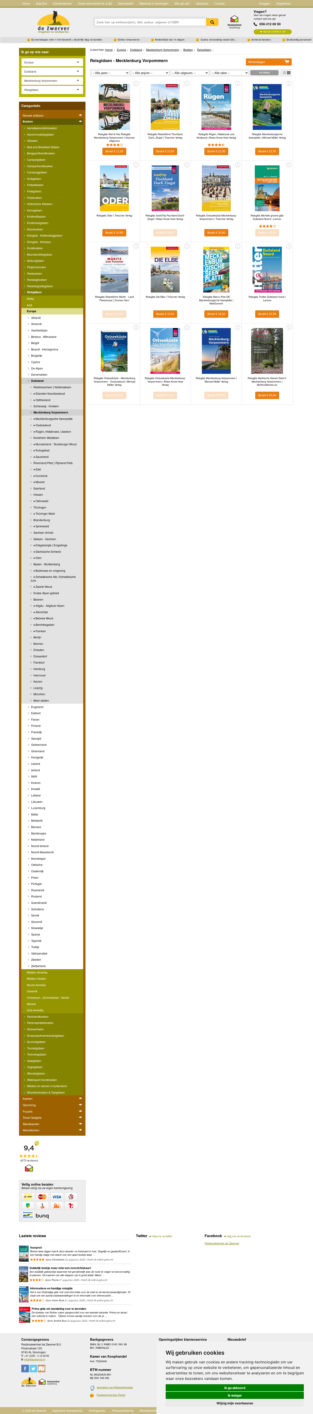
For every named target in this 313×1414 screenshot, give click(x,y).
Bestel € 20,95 (114, 232)
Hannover (39, 675)
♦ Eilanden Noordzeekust (49, 393)
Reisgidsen (34, 292)
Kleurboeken (34, 229)
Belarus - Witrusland (43, 337)
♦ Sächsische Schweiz (47, 551)
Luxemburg (37, 808)
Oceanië (32, 991)
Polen (34, 877)
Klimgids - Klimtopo (38, 242)
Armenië (36, 324)
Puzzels (28, 1111)
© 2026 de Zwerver (34, 1410)
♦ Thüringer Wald (44, 513)
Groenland (37, 751)
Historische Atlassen (39, 204)
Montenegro (38, 833)
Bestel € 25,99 (267, 232)
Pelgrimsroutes (36, 267)
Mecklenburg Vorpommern (50, 412)
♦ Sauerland (41, 457)
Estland (35, 713)
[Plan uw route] (41, 1368)
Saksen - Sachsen (44, 539)
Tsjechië (35, 941)
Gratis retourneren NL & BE (95, 3)
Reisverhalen (35, 1029)
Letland (35, 795)
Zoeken (212, 22)
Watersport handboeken (41, 1080)
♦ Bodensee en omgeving (49, 570)
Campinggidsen (36, 172)
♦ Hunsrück (40, 476)
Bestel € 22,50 (267, 151)
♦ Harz (37, 558)
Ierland (35, 770)
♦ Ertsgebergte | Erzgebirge (50, 545)
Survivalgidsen (36, 1042)
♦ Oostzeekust (42, 425)
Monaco (35, 827)
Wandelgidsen (35, 1073)
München (39, 694)
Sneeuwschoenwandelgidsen (45, 1035)
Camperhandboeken (39, 166)
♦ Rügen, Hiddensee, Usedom (52, 431)
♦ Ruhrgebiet (41, 450)
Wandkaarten (31, 1124)
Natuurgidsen (35, 261)
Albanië (35, 318)
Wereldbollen (31, 1130)
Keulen (37, 681)
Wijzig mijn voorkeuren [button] (235, 1403)
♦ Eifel (37, 469)
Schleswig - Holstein (46, 406)
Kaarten (28, 1098)
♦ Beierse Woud (43, 618)
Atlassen (32, 140)
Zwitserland (38, 966)
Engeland (36, 707)
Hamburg (39, 669)
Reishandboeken (37, 1016)
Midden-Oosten (36, 978)
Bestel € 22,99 (267, 314)
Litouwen (36, 802)
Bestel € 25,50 (216, 395)
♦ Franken (39, 631)
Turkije (34, 947)
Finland (35, 726)
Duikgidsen (33, 179)
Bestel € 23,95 (114, 395)
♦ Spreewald (41, 526)
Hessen (38, 494)
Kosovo (35, 783)
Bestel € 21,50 (165, 395)
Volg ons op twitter (162, 1236)
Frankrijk (36, 732)
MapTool (41, 3)
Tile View (288, 72)
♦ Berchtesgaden (44, 624)
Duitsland (37, 381)
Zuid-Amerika (35, 1010)
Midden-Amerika (37, 972)
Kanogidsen (34, 210)
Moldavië (36, 820)
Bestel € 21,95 (216, 151)
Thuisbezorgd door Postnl (110, 1395)
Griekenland (38, 745)
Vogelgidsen (34, 1067)
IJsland (35, 764)
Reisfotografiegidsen (39, 286)
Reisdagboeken (36, 280)
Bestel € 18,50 (165, 232)
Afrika (30, 299)
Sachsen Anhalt (43, 532)
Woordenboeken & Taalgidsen (45, 1092)
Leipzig (38, 688)
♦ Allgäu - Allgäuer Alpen (48, 605)
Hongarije (36, 757)
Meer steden (41, 700)
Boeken (28, 121)
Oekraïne (36, 865)
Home (26, 3)
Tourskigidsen (35, 1048)
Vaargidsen (33, 1061)
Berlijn (37, 637)
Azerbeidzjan (39, 330)
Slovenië (36, 922)
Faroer (34, 719)
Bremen (38, 643)
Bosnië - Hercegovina (44, 349)
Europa (31, 311)
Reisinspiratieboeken (40, 1023)
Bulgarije (36, 355)
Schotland (37, 909)
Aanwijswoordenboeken (41, 128)
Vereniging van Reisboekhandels (115, 1387)
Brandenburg (41, 520)
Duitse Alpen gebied (46, 593)
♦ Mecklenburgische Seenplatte (53, 419)
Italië (33, 776)
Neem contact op (274, 31)
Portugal (36, 884)
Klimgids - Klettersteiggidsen (44, 235)
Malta (34, 814)
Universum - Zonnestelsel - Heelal (48, 997)
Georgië (35, 738)
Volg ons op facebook (239, 1236)
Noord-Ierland (39, 846)
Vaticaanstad (38, 953)
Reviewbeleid (148, 1410)
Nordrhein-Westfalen (46, 438)
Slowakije (36, 928)
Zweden (35, 959)
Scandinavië (38, 903)
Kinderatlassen (36, 216)
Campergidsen (36, 159)
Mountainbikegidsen (39, 254)
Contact (219, 3)
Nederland (37, 839)
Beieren (38, 599)
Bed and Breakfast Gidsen (43, 147)
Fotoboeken (34, 198)
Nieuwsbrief (125, 3)
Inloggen (264, 3)
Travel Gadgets (32, 1117)
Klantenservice (62, 3)
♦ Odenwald (40, 501)
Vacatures (202, 3)
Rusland (36, 896)
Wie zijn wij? (182, 3)
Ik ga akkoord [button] (234, 1388)
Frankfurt (38, 662)
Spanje (35, 934)
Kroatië (35, 789)
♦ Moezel (39, 482)
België (34, 343)
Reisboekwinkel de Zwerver (222, 1243)
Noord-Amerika (36, 985)
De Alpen (36, 368)
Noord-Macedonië (42, 852)
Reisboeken (34, 273)
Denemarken (38, 374)
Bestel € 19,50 (165, 314)
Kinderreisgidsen (37, 223)
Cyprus (35, 362)
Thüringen (39, 507)
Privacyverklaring (122, 1410)
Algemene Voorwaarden (67, 1410)
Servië (34, 915)
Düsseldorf (40, 656)
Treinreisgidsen (36, 1054)
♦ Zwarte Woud (42, 586)
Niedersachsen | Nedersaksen (52, 387)
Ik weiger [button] (235, 1395)
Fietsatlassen (35, 185)
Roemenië (37, 890)
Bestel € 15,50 (165, 151)
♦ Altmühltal (40, 612)
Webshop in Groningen (153, 3)
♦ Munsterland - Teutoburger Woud (55, 444)
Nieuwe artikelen (33, 115)
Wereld (31, 1004)
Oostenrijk (37, 871)
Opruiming (29, 1105)
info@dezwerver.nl (34, 1359)
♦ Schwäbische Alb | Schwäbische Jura (53, 578)
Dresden (38, 650)
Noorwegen (38, 858)
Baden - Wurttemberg (46, 564)
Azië (29, 305)
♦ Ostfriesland (41, 400)
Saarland (39, 488)
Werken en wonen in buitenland (46, 1086)
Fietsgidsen (33, 191)
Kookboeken (34, 248)
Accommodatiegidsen (40, 134)
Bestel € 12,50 (114, 151)
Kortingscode (97, 1410)
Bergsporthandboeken (40, 153)
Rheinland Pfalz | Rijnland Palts (53, 463)
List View (284, 72)
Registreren (283, 3)
